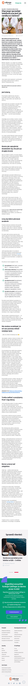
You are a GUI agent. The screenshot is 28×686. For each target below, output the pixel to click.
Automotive (16, 638)
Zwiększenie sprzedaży (6, 669)
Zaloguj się (18, 3)
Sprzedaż (4, 9)
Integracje (4, 654)
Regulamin (16, 654)
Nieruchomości (17, 636)
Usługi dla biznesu (18, 634)
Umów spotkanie (14, 616)
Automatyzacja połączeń (7, 636)
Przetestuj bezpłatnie (14, 612)
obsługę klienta (10, 501)
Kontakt (16, 650)
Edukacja (16, 632)
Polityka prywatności (18, 652)
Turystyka (16, 642)
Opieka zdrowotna (18, 630)
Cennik (3, 660)
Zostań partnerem (5, 656)
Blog (3, 648)
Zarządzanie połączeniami (12, 9)
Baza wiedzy (4, 652)
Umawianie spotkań (6, 632)
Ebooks (3, 650)
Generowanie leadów (6, 668)
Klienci (3, 658)
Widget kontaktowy (6, 630)
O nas (15, 648)
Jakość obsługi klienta (6, 671)
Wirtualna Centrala (6, 638)
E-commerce (16, 640)
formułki (19, 253)
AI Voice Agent (5, 634)
